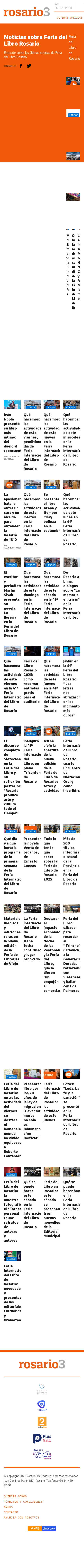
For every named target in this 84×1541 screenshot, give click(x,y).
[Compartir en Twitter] (29, 66)
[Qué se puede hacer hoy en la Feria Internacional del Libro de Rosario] (71, 1205)
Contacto (11, 1512)
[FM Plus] (42, 1439)
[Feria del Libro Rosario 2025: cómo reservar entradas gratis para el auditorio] (32, 681)
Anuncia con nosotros (21, 1517)
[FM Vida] (42, 1454)
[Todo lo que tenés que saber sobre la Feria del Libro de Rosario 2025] (52, 859)
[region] (33, 136)
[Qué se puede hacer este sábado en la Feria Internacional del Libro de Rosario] (32, 1205)
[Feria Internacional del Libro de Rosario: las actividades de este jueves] (52, 1113)
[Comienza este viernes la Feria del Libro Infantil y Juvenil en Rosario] (73, 197)
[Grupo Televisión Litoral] (42, 1389)
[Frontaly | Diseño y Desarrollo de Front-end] (35, 1528)
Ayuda (8, 1507)
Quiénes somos (15, 1496)
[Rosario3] (27, 9)
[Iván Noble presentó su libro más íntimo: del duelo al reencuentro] (12, 435)
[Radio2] (42, 1422)
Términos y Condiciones (23, 1501)
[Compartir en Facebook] (20, 66)
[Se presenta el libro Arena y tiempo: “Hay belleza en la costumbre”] (52, 514)
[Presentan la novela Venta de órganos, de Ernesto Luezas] (32, 859)
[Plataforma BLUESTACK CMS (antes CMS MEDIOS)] (49, 1528)
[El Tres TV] (42, 1405)
